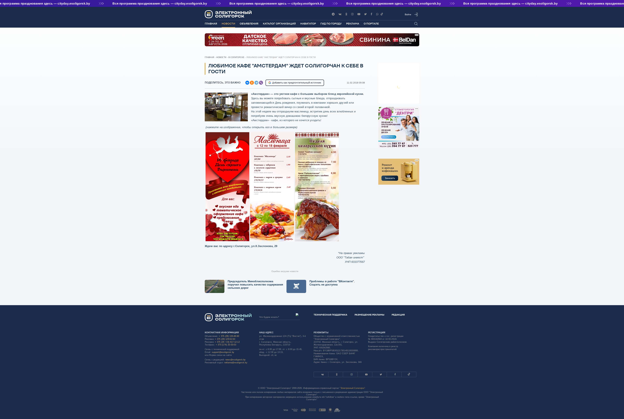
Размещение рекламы (369, 314)
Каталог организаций (279, 23)
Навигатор (308, 23)
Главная (211, 23)
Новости (228, 23)
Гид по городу (331, 23)
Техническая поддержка (330, 314)
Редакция (398, 314)
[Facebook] (371, 14)
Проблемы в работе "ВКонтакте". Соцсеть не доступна (332, 283)
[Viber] (377, 14)
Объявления (249, 23)
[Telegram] (333, 14)
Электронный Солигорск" (352, 388)
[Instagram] (352, 14)
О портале (371, 23)
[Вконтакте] (339, 14)
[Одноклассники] (346, 14)
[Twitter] (365, 14)
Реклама (352, 23)
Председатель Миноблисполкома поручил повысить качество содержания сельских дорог (255, 284)
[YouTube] (359, 14)
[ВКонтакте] (247, 83)
